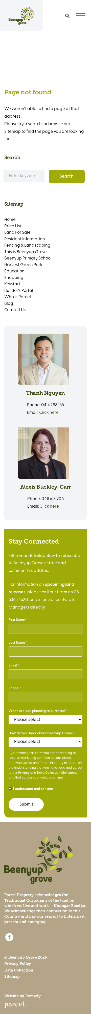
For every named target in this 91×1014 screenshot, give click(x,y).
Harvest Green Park (23, 265)
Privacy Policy (17, 963)
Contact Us (15, 310)
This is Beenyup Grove (25, 252)
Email (13, 665)
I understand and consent (33, 789)
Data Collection (18, 970)
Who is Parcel (17, 297)
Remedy (33, 996)
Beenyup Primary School (28, 258)
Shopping (14, 278)
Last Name (17, 642)
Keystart (12, 284)
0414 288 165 (52, 405)
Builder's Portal (18, 291)
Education (14, 271)
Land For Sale (17, 232)
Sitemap (12, 976)
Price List (12, 226)
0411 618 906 (52, 499)
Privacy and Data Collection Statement (47, 772)
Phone (14, 688)
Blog (8, 303)
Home (10, 220)
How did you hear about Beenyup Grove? (41, 733)
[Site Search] (67, 16)
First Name (17, 620)
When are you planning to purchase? (37, 711)
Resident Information (24, 239)
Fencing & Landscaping (27, 245)
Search (67, 176)
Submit (26, 804)
